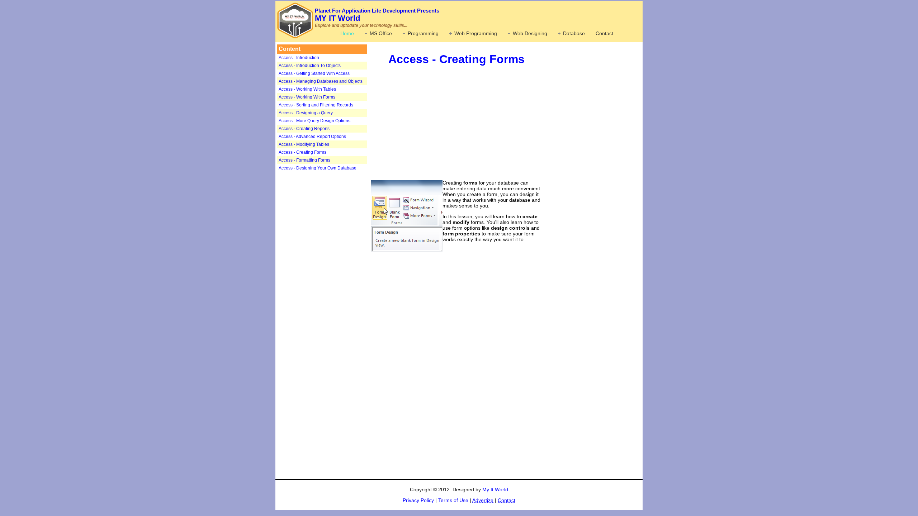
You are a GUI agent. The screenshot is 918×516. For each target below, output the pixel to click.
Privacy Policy (418, 500)
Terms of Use (453, 500)
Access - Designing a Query (306, 112)
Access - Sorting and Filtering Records (316, 105)
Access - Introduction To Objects (310, 65)
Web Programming (475, 33)
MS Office (381, 33)
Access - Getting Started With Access (314, 73)
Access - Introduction (299, 57)
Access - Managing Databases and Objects (321, 81)
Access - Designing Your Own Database (317, 168)
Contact (604, 33)
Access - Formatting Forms (304, 160)
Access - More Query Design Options (314, 120)
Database (574, 33)
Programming (423, 33)
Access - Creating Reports (304, 128)
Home (347, 33)
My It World (495, 489)
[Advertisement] (322, 285)
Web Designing (530, 33)
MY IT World (377, 15)
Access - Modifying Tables (304, 144)
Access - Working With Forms (307, 97)
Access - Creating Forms (302, 152)
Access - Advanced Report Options (312, 136)
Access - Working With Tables (307, 89)
